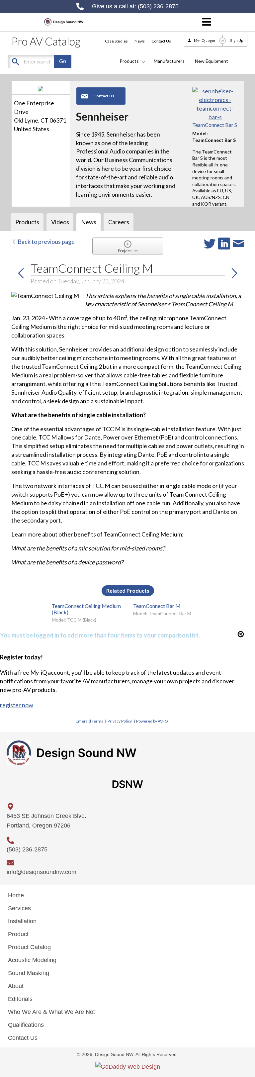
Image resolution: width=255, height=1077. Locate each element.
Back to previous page (46, 241)
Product (18, 934)
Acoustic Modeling (32, 960)
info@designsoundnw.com (41, 872)
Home (16, 895)
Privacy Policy (120, 721)
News (139, 41)
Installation (22, 921)
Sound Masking (28, 973)
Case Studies (116, 41)
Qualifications (26, 1025)
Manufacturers (169, 61)
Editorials (20, 999)
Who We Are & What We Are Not (51, 1012)
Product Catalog (29, 947)
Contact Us (161, 41)
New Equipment (211, 61)
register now (16, 705)
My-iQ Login (204, 40)
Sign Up (236, 40)
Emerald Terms (89, 721)
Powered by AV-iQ (152, 721)
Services (19, 908)
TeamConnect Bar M (157, 606)
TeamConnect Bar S (214, 125)
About (16, 986)
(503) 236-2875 (158, 6)
